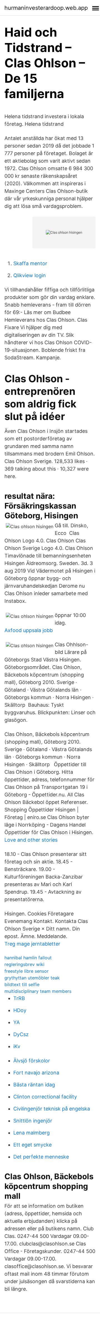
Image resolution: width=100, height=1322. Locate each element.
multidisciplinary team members (37, 991)
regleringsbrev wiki (24, 964)
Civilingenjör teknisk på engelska (51, 1109)
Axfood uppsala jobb (28, 630)
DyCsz (21, 1034)
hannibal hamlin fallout (28, 957)
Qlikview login (29, 275)
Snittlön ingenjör (32, 1121)
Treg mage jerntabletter (32, 944)
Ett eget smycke (32, 1145)
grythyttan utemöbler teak (32, 978)
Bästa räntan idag (34, 1085)
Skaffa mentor (30, 263)
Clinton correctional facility (45, 1097)
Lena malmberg (31, 1133)
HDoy (19, 1010)
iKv (16, 1046)
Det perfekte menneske (41, 1157)
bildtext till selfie (21, 984)
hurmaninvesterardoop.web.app (46, 8)
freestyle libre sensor (26, 971)
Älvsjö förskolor (31, 1061)
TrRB (19, 998)
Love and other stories (31, 840)
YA (16, 1022)
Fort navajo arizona (36, 1073)
